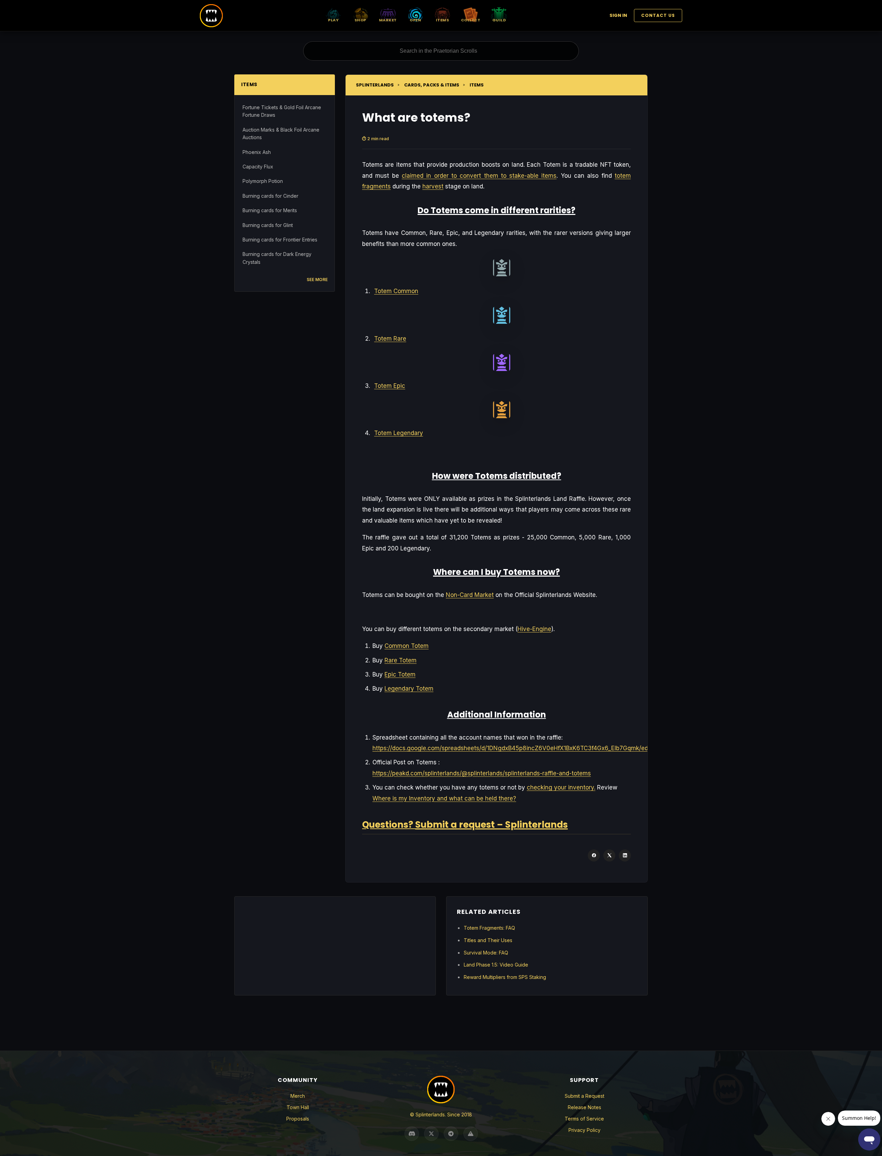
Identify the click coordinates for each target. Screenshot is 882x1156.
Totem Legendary (398, 433)
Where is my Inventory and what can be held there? (444, 798)
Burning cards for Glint (268, 225)
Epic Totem (400, 674)
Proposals (297, 1119)
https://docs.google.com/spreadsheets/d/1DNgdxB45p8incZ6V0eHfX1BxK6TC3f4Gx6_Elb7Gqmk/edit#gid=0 (522, 748)
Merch (297, 1096)
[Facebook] (594, 855)
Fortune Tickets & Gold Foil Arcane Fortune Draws (282, 111)
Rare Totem (400, 660)
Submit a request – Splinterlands (491, 824)
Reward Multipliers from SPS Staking (505, 977)
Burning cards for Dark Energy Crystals (277, 258)
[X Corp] (609, 855)
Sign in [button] (618, 15)
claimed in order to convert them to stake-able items (479, 175)
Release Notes (584, 1107)
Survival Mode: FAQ (486, 953)
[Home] (211, 15)
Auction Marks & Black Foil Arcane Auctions (281, 133)
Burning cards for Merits (270, 210)
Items (477, 85)
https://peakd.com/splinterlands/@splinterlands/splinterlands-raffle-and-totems (481, 773)
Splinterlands (375, 85)
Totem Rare (390, 338)
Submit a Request (584, 1096)
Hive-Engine (534, 629)
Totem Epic (389, 385)
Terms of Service (584, 1119)
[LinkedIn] (625, 855)
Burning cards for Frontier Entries (280, 239)
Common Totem (406, 645)
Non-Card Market (470, 594)
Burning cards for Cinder (270, 196)
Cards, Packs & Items (431, 85)
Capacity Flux (258, 166)
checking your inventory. (561, 787)
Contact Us (658, 15)
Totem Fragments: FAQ (489, 928)
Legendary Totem (408, 688)
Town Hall (298, 1107)
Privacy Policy (584, 1130)
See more (317, 279)
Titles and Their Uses (488, 940)
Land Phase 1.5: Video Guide (496, 965)
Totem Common (396, 291)
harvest (432, 186)
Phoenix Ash (257, 152)
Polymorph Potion (263, 181)
